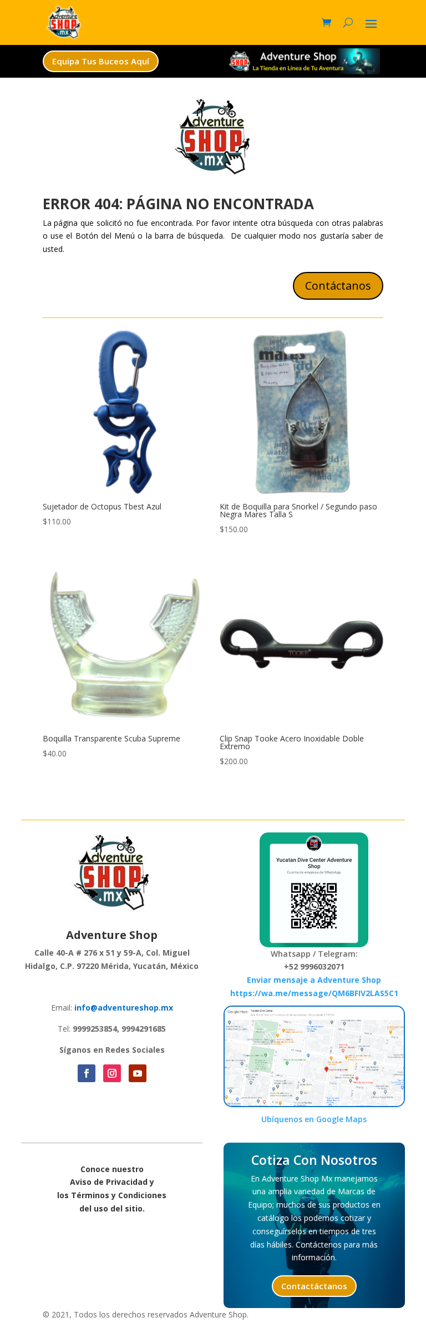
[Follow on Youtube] (137, 1073)
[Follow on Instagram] (112, 1073)
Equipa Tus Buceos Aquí (100, 61)
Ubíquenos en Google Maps (314, 1119)
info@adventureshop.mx (123, 1007)
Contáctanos (338, 285)
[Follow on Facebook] (86, 1073)
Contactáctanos (314, 1285)
